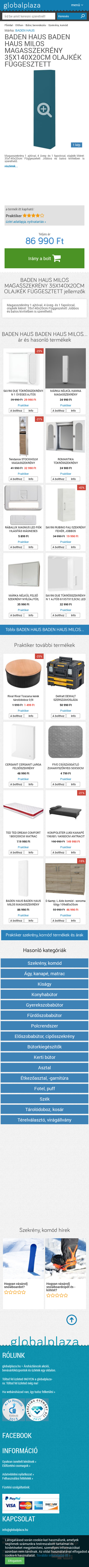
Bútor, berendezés (36, 25)
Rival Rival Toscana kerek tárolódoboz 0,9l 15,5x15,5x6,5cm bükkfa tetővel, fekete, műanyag (23, 697)
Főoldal (9, 25)
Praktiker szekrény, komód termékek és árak (44, 935)
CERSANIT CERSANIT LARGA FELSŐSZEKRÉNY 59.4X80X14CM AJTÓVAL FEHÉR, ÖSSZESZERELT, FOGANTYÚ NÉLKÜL (23, 766)
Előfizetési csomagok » (16, 1465)
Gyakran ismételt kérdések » (19, 1461)
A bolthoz (16, 410)
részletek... (11, 166)
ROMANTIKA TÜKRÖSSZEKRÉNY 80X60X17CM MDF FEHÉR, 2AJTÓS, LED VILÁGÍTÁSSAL (65, 461)
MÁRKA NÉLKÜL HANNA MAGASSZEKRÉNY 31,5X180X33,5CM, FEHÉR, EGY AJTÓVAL (65, 392)
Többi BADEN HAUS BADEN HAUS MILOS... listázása (44, 631)
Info (31, 410)
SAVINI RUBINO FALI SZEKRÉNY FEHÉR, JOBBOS (66, 529)
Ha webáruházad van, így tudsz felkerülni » (28, 1392)
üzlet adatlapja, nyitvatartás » (26, 221)
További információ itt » (54, 1555)
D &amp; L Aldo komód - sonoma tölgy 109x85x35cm (66, 902)
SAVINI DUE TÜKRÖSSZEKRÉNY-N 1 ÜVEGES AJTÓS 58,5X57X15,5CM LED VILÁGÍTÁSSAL (23, 392)
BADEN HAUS (25, 30)
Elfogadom (14, 1560)
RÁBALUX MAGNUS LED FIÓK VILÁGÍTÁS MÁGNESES (23, 529)
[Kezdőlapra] (21, 9)
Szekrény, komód (58, 25)
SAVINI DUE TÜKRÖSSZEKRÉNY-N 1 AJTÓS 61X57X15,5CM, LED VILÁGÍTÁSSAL (66, 597)
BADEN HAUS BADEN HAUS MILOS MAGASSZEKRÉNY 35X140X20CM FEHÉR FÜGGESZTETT (23, 902)
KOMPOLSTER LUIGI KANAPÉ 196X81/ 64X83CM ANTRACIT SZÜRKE (66, 834)
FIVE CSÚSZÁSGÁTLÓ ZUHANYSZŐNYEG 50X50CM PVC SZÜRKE (65, 766)
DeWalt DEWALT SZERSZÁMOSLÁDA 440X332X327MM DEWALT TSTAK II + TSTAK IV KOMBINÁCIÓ (66, 697)
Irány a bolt (40, 258)
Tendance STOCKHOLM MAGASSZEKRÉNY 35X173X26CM (23, 461)
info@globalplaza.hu (15, 1529)
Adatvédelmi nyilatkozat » (18, 1474)
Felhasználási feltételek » (17, 1478)
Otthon (19, 25)
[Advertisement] (44, 1176)
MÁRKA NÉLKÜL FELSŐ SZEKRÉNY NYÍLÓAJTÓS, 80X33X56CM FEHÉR (23, 597)
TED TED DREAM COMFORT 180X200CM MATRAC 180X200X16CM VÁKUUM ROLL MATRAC (23, 834)
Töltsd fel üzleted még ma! (22, 1383)
